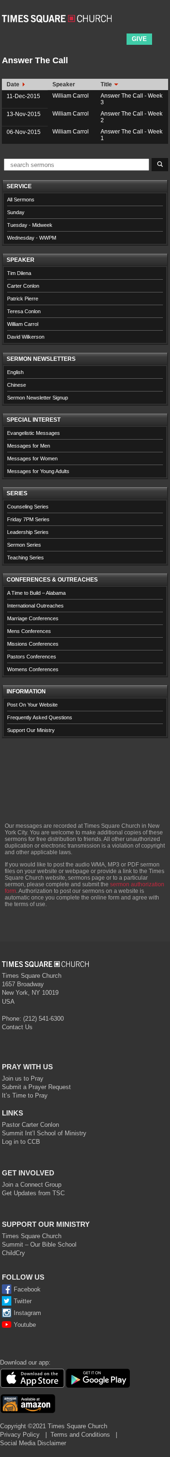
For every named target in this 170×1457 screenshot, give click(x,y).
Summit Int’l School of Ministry (44, 1133)
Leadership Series (28, 532)
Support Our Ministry (31, 730)
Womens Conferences (33, 669)
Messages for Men (28, 446)
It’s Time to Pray (25, 1095)
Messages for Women (32, 458)
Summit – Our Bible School (39, 1244)
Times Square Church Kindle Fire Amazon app (28, 1403)
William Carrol (70, 95)
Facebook (27, 1289)
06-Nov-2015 (24, 132)
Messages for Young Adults (38, 471)
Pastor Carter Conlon (30, 1124)
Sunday (16, 212)
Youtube (25, 1324)
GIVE (139, 38)
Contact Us (17, 1027)
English (15, 372)
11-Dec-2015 (23, 96)
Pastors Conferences (31, 656)
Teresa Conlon (24, 311)
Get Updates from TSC (33, 1193)
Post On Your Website (32, 705)
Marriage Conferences (33, 618)
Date (14, 84)
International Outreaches (35, 605)
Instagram (27, 1312)
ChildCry (13, 1253)
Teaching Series (25, 557)
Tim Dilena (19, 273)
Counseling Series (28, 506)
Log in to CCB (21, 1141)
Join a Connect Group (31, 1184)
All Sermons (20, 199)
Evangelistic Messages (33, 433)
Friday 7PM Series (28, 519)
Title (107, 84)
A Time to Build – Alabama (36, 593)
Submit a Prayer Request (36, 1087)
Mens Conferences (29, 631)
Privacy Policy (20, 1434)
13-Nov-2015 (24, 114)
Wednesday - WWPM (31, 238)
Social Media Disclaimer (33, 1443)
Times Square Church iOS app (32, 1378)
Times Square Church (31, 1236)
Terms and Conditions (80, 1434)
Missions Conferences (33, 644)
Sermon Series (24, 545)
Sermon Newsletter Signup (37, 397)
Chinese (16, 385)
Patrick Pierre (22, 298)
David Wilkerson (25, 337)
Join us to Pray (22, 1078)
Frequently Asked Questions (39, 717)
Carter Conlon (23, 286)
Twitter (23, 1301)
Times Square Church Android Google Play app (98, 1378)
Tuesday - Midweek (29, 225)
